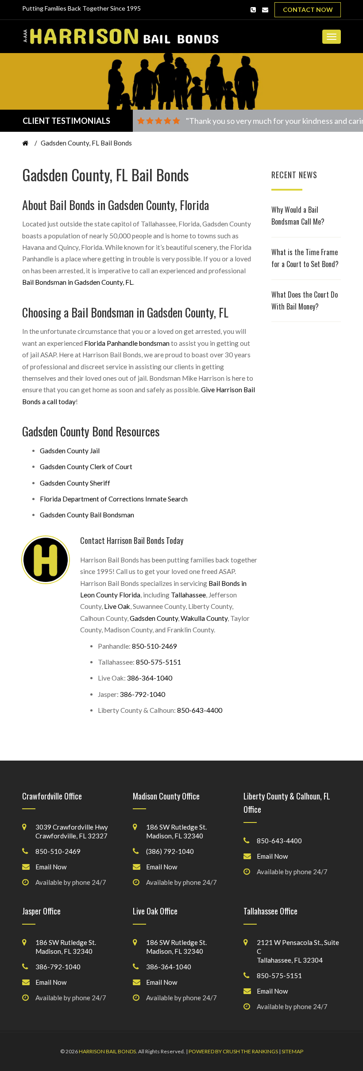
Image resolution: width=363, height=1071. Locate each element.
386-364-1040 (149, 678)
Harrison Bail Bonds (107, 1051)
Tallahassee (188, 595)
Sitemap (292, 1051)
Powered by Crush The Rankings (233, 1051)
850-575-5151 (158, 662)
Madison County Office (166, 796)
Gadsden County (154, 618)
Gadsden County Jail (70, 451)
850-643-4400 (199, 710)
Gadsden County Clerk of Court (86, 466)
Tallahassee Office (270, 911)
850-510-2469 (154, 646)
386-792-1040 (142, 694)
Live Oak (117, 606)
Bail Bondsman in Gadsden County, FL (77, 282)
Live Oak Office (155, 911)
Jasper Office (41, 911)
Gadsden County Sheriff (75, 483)
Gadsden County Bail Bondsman (87, 515)
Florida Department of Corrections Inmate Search (114, 499)
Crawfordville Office (52, 796)
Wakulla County (204, 618)
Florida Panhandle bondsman (127, 343)
